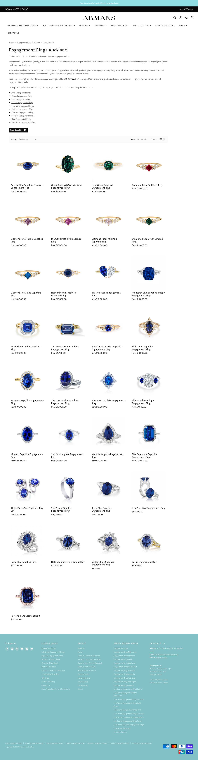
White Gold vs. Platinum (87, 670)
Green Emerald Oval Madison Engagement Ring (66, 186)
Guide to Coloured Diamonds (89, 655)
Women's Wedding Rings (50, 659)
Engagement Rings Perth (123, 659)
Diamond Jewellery (48, 666)
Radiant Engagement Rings (75, 743)
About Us (81, 648)
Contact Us (13, 33)
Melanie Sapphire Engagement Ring (108, 456)
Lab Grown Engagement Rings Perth (127, 710)
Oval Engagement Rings (21, 92)
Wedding (83, 25)
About (182, 25)
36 (142, 139)
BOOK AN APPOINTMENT (16, 9)
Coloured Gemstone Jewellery (53, 670)
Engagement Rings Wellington (125, 681)
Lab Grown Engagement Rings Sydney (128, 689)
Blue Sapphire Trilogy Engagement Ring (143, 402)
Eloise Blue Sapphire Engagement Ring (142, 348)
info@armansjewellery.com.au (166, 654)
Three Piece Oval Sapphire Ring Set (27, 509)
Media (80, 652)
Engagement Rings (48, 648)
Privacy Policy (83, 685)
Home (11, 42)
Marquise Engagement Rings (142, 743)
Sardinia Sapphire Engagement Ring (67, 456)
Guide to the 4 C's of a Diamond (90, 663)
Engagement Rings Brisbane (124, 655)
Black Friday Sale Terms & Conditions (55, 689)
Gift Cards (45, 678)
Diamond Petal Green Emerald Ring (147, 240)
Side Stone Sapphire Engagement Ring (61, 509)
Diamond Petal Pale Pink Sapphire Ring (104, 240)
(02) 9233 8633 (186, 9)
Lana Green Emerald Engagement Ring (102, 186)
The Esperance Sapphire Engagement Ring (144, 456)
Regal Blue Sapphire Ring (23, 562)
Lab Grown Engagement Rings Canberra (129, 713)
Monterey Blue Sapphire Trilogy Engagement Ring (148, 294)
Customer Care (83, 674)
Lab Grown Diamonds (122, 728)
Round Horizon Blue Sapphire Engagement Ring (107, 348)
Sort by (14, 139)
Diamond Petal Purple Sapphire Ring (27, 240)
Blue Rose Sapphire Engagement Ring (108, 402)
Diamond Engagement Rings (22, 25)
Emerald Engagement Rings (97, 743)
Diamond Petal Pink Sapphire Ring (66, 240)
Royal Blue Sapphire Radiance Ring (26, 348)
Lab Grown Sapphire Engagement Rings (129, 724)
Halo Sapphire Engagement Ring (68, 562)
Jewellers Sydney (120, 732)
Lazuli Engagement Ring (144, 562)
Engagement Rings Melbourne (125, 652)
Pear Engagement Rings (54, 743)
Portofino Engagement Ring (25, 616)
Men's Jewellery (141, 25)
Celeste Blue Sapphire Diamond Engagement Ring (27, 186)
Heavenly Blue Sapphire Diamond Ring (63, 294)
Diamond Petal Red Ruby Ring (147, 185)
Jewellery (99, 25)
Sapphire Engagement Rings (52, 655)
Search (80, 689)
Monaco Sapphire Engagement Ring (27, 456)
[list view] (164, 139)
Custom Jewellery (164, 25)
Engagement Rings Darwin (123, 685)
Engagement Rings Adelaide (124, 670)
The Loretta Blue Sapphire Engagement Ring (64, 402)
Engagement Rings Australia (124, 674)
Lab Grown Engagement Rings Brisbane (129, 699)
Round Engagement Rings (21, 96)
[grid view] (160, 139)
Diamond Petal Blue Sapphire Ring (26, 294)
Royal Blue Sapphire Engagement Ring (102, 509)
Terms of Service (84, 678)
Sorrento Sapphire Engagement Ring (27, 402)
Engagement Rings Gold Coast (125, 666)
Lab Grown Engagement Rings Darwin (128, 721)
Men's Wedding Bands (49, 663)
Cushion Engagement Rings (119, 743)
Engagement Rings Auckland (28, 42)
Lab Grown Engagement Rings (58, 25)
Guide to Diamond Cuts (86, 666)
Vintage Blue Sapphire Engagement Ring (103, 563)
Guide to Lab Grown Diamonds (89, 659)
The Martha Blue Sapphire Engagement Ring (64, 348)
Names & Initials (119, 25)
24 (138, 139)
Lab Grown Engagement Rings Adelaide (129, 717)
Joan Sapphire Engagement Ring (148, 508)
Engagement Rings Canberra (124, 663)
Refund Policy (83, 681)
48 (145, 139)
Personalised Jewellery (50, 674)
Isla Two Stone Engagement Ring (106, 294)
